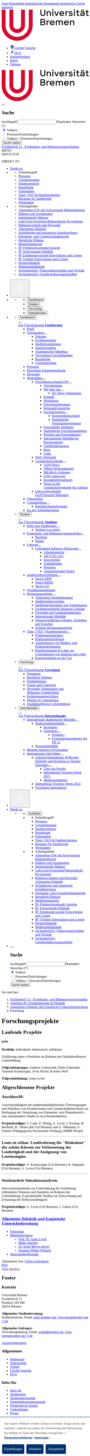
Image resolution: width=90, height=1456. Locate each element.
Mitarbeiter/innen (21, 1235)
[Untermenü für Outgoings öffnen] (59, 732)
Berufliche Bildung (31, 240)
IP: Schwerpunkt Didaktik (35, 251)
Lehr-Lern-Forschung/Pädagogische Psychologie (50, 221)
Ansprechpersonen (14, 1343)
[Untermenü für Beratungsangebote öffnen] (53, 595)
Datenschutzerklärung (18, 1437)
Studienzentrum (28, 183)
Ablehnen (34, 1449)
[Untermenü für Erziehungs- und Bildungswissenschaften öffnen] (83, 534)
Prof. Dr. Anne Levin (32, 1239)
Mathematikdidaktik (31, 266)
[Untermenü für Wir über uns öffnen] (62, 390)
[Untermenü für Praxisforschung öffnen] (66, 413)
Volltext (11, 130)
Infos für (15, 1390)
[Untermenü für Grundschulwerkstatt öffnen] (64, 462)
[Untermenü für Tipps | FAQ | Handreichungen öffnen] (69, 632)
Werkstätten (26, 202)
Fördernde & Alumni (24, 1405)
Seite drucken (11, 1269)
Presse (14, 1413)
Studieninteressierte (23, 1398)
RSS (5, 1265)
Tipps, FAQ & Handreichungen (39, 195)
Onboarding (26, 191)
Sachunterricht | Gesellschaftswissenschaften (47, 274)
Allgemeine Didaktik (32, 229)
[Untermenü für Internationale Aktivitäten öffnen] (61, 754)
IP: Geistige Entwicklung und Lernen (43, 259)
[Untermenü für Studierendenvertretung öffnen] (59, 576)
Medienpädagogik (30, 244)
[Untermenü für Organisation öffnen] (45, 333)
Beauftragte (26, 187)
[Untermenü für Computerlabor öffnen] (48, 503)
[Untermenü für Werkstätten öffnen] (44, 379)
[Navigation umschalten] (3, 104)
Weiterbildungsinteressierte (27, 1402)
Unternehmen (19, 1409)
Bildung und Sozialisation (35, 214)
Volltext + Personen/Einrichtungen (29, 138)
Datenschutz (18, 1363)
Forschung (17, 1231)
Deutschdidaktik (29, 263)
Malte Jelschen (28, 1243)
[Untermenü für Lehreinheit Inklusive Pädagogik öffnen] (79, 549)
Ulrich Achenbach (36, 1261)
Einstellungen (13, 1449)
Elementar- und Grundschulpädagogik (43, 236)
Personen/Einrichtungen (22, 134)
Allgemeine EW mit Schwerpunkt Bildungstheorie (51, 210)
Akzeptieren (56, 1449)
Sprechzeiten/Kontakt (24, 1254)
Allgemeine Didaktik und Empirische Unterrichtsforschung (33, 1221)
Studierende (18, 1394)
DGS (13, 1374)
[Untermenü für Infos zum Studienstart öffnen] (58, 527)
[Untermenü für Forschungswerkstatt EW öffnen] (70, 383)
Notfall (14, 1367)
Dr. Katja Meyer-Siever (33, 1246)
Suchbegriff (10, 122)
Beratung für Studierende (35, 198)
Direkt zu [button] (16, 809)
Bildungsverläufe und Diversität (39, 225)
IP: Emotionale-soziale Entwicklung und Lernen (50, 255)
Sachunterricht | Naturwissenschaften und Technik (51, 270)
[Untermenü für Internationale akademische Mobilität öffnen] (77, 720)
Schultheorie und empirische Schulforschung (47, 232)
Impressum (17, 1359)
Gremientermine (29, 180)
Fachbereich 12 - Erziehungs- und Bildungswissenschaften (40, 146)
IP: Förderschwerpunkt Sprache (39, 248)
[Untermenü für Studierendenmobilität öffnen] (65, 724)
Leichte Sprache (20, 1370)
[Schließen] (20, 322)
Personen (24, 176)
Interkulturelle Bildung (33, 217)
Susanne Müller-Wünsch (34, 1250)
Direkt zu (16, 168)
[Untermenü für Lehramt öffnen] (39, 545)
